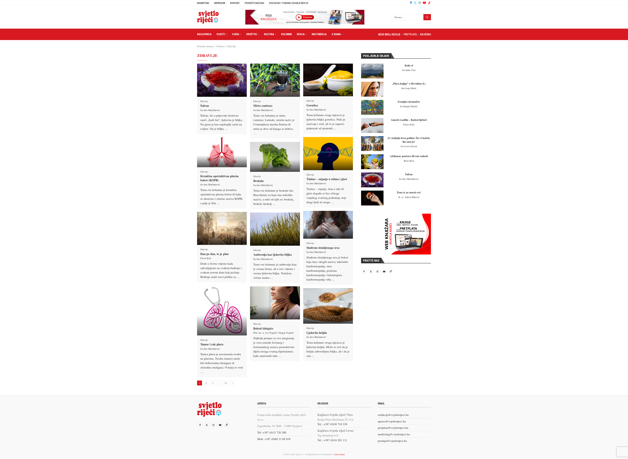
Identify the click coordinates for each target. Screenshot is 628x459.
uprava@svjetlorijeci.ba (392, 421)
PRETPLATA (410, 34)
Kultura (269, 34)
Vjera (235, 34)
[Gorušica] (328, 80)
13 (226, 383)
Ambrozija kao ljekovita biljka (272, 254)
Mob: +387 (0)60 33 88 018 (273, 439)
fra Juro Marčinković (210, 110)
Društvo (251, 34)
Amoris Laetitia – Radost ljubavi (409, 120)
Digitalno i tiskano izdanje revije (288, 3)
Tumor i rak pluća (211, 344)
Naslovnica (204, 34)
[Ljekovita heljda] (328, 306)
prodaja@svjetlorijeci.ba (392, 441)
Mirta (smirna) (262, 105)
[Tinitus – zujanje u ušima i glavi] (328, 153)
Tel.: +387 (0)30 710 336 (332, 424)
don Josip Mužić (408, 88)
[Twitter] (415, 2)
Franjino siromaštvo (409, 101)
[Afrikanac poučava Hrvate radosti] (372, 161)
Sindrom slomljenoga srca (322, 248)
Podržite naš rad (254, 3)
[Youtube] (424, 2)
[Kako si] (372, 71)
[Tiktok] (429, 2)
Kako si (409, 65)
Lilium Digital (339, 454)
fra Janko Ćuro (409, 70)
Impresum (219, 3)
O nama (336, 34)
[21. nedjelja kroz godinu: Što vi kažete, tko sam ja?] (372, 143)
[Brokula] (275, 157)
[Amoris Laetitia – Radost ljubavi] (372, 125)
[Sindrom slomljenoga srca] (328, 225)
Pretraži (427, 17)
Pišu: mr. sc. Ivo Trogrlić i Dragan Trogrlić (273, 332)
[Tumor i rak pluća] (222, 310)
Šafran (204, 105)
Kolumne (286, 34)
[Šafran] (222, 80)
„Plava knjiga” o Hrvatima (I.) (409, 83)
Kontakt (235, 3)
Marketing (203, 3)
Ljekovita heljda (316, 333)
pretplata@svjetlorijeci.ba (393, 428)
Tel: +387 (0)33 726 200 (271, 432)
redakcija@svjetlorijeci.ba (393, 415)
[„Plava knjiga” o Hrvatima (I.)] (372, 89)
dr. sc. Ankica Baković (408, 197)
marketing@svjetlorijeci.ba (394, 434)
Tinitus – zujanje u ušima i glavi (326, 179)
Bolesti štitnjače (263, 328)
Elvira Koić (205, 258)
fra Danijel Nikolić (409, 106)
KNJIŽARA (425, 34)
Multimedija (319, 34)
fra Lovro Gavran (409, 146)
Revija (301, 34)
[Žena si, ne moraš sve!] (372, 198)
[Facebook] (411, 2)
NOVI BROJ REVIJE (389, 34)
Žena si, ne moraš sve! (409, 192)
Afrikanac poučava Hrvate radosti (409, 156)
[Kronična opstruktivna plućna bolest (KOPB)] (222, 152)
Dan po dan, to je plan (214, 254)
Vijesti (221, 34)
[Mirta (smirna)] (275, 80)
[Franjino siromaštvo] (372, 107)
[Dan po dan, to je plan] (222, 228)
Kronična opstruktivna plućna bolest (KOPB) (219, 178)
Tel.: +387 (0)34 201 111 (332, 440)
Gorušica (312, 105)
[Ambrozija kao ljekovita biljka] (275, 229)
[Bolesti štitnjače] (275, 302)
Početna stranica (205, 46)
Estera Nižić (408, 124)
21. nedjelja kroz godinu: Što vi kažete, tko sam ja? (408, 139)
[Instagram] (419, 2)
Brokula (258, 181)
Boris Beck (409, 160)
